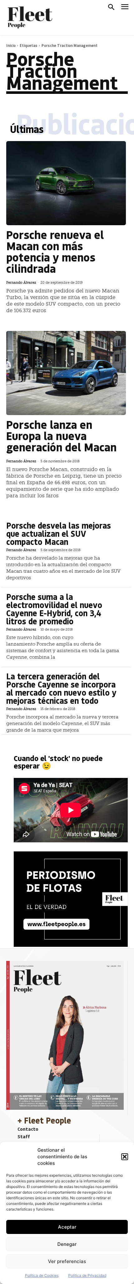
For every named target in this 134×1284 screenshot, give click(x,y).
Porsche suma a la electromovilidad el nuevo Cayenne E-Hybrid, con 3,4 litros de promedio (54, 609)
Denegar (67, 1244)
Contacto (27, 1129)
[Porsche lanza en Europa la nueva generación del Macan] (66, 373)
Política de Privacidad (87, 1275)
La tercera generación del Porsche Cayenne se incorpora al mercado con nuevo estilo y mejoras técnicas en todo (61, 688)
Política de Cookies (42, 1275)
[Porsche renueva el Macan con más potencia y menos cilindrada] (66, 183)
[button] (125, 1157)
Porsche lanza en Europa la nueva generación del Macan (61, 435)
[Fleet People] (29, 17)
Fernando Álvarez (21, 283)
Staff (23, 1136)
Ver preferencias (67, 1261)
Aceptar (67, 1227)
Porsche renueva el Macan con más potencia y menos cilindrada (55, 251)
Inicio (11, 45)
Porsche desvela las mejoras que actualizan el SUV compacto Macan (58, 533)
